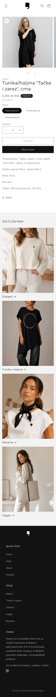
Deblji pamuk (14, 118)
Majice (9, 593)
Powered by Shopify (35, 691)
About (9, 568)
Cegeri (6, 515)
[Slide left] (21, 73)
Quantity (6, 124)
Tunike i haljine (12, 369)
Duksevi (7, 296)
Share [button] (9, 197)
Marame (7, 442)
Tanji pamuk (13, 111)
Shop (8, 561)
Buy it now (28, 149)
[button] (6, 6)
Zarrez (23, 691)
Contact (10, 574)
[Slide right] (34, 73)
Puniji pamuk (34, 111)
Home (9, 554)
